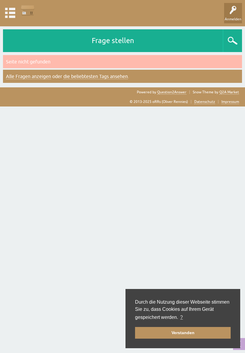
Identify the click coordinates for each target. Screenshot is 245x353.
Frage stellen (113, 40)
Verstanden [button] (183, 332)
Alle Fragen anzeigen (28, 76)
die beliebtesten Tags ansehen (95, 76)
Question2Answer (171, 92)
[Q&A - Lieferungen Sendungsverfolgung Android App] (27, 10)
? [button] (181, 317)
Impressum (230, 102)
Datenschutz (204, 102)
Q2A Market (229, 92)
